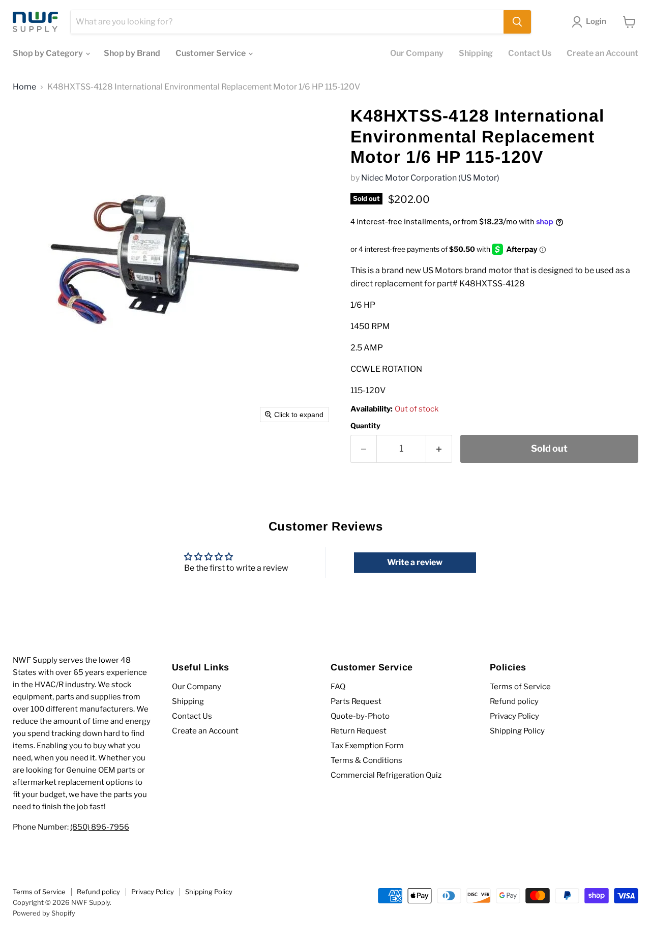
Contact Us (529, 53)
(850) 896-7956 (99, 827)
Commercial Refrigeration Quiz (386, 775)
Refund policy (514, 701)
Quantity (365, 426)
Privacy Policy (514, 716)
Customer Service (211, 53)
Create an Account (602, 53)
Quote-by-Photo (360, 716)
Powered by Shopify (44, 913)
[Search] (517, 22)
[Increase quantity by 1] (439, 449)
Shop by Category (48, 53)
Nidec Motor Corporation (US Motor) (430, 178)
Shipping (476, 53)
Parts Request (356, 701)
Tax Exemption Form (367, 745)
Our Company (416, 53)
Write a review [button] (414, 562)
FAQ (338, 686)
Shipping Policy (517, 730)
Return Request (359, 730)
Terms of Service (520, 686)
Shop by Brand (132, 53)
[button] (591, 22)
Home (24, 87)
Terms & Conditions (366, 760)
